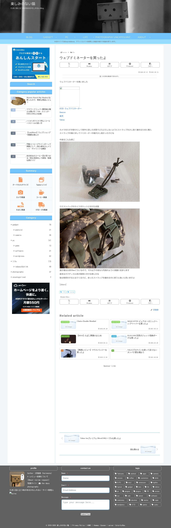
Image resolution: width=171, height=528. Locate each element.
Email (63, 485)
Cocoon (103, 525)
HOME (89, 525)
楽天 (61, 116)
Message (64, 497)
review (72, 292)
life (63, 292)
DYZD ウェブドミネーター (70, 108)
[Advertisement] (110, 398)
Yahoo (62, 120)
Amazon (63, 112)
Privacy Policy (78, 525)
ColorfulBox (120, 525)
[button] (150, 65)
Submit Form (85, 514)
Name (63, 473)
